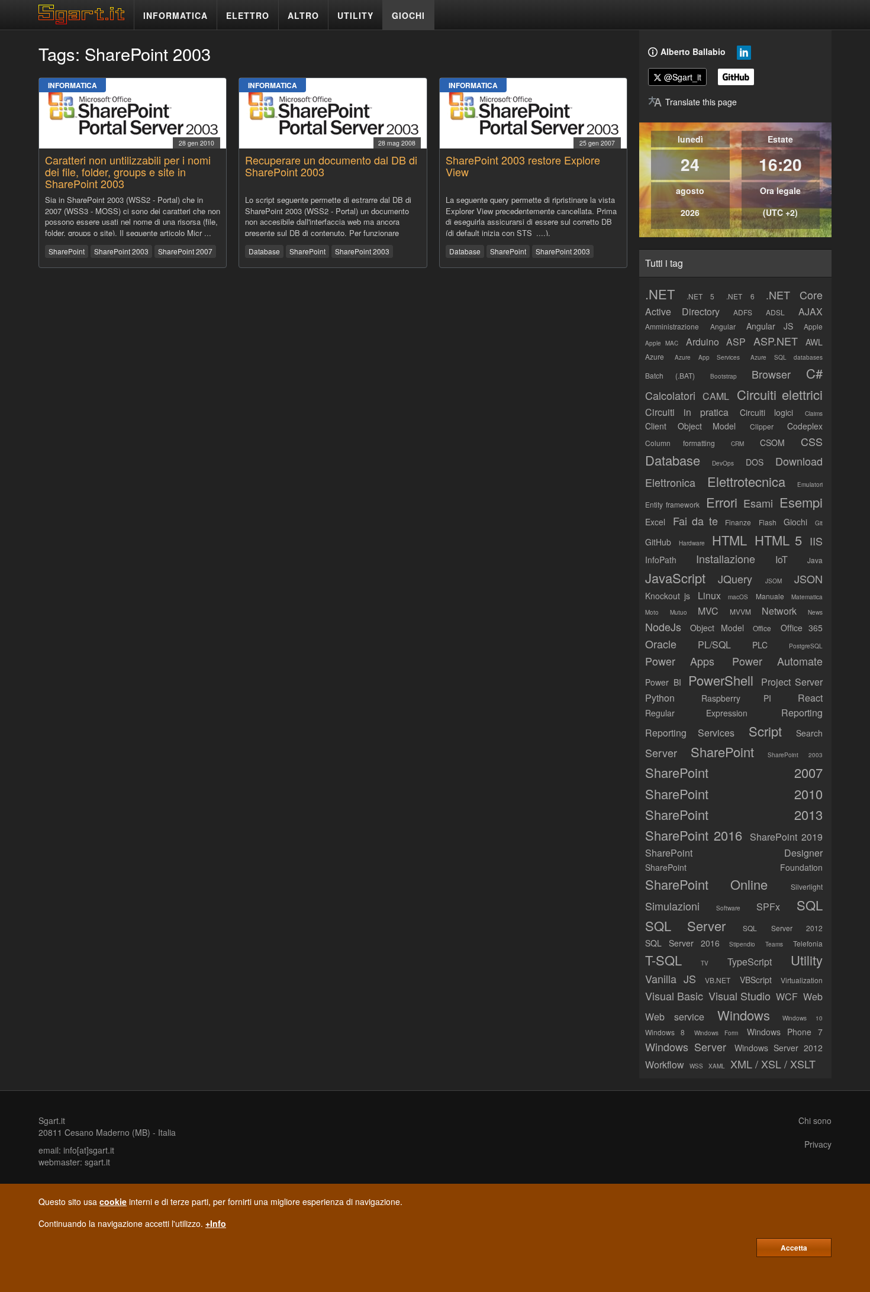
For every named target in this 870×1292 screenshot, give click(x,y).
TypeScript (749, 961)
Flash (767, 522)
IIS (816, 540)
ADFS (742, 312)
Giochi (795, 522)
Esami (758, 503)
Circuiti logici (766, 412)
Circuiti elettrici (780, 394)
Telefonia (808, 943)
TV (704, 963)
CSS (812, 441)
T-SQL (663, 960)
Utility (807, 960)
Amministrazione (672, 326)
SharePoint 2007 (185, 251)
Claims (814, 413)
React (810, 698)
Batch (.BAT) (670, 375)
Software (728, 908)
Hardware (692, 543)
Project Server (792, 682)
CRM (737, 444)
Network (779, 611)
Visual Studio (739, 995)
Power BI (663, 682)
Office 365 (802, 628)
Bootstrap (723, 376)
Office (762, 628)
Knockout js (667, 596)
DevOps (723, 463)
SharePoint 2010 (734, 793)
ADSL (775, 312)
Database (264, 251)
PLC (760, 645)
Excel (655, 522)
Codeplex (805, 426)
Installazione (725, 558)
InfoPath (660, 560)
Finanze (738, 522)
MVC (708, 611)
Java (815, 560)
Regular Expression (696, 713)
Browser (771, 374)
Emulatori (810, 484)
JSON (808, 578)
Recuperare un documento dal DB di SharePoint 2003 (331, 165)
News (815, 612)
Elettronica (670, 482)
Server (661, 752)
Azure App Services (707, 357)
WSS (696, 1066)
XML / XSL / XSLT (773, 1063)
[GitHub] (736, 77)
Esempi (801, 502)
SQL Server (685, 925)
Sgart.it (51, 1120)
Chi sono (815, 1120)
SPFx (768, 906)
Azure (654, 356)
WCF (787, 996)
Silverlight (807, 886)
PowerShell (720, 680)
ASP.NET (775, 340)
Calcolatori (670, 395)
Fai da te (695, 520)
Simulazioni (672, 905)
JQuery (735, 578)
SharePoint (67, 251)
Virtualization (802, 980)
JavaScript (675, 578)
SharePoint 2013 (734, 814)
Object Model (716, 628)
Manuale (770, 596)
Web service (674, 1016)
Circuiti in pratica (687, 412)
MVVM (740, 611)
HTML (729, 540)
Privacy (818, 1144)
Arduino (702, 341)
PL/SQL (714, 644)
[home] (84, 21)
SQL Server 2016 (682, 943)
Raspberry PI (736, 698)
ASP (736, 341)
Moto (652, 612)
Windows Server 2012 (778, 1048)
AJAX (810, 311)
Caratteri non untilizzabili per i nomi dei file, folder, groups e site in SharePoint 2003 (128, 171)
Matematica (807, 597)
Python (660, 698)
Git (819, 523)
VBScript (756, 980)
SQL (810, 905)
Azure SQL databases (786, 357)
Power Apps (679, 660)
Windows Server (685, 1046)
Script (765, 731)
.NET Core (794, 294)
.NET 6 (740, 296)
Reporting (802, 712)
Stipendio (742, 944)
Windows (743, 1015)
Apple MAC (661, 343)
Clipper (762, 426)
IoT (781, 559)
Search (809, 733)
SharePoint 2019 (786, 837)
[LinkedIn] (744, 55)
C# (814, 373)
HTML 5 (779, 540)
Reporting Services (689, 732)
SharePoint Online (706, 884)
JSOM (773, 581)
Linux (709, 595)
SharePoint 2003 (121, 251)
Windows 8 (665, 1032)
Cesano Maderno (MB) (107, 1132)
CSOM (772, 442)
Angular (723, 326)
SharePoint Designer (734, 853)
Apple (813, 326)
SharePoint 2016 (693, 835)
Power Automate (777, 660)
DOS (754, 462)
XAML (716, 1066)
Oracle (660, 643)
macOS (738, 597)
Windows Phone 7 (785, 1032)
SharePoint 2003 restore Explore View (523, 165)
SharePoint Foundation (734, 867)
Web (813, 996)
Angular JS (769, 326)
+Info (215, 1223)
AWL (814, 342)
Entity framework (672, 504)
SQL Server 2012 (783, 928)
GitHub (658, 542)
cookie (113, 1201)
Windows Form (716, 1033)
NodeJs (663, 626)
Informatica (72, 85)
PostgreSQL (806, 646)
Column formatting (680, 443)
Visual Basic (674, 995)
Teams (774, 944)
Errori (721, 502)
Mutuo (678, 612)
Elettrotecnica (746, 481)
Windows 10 (802, 1018)
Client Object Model (690, 426)
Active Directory (682, 311)
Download (799, 461)
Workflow (664, 1064)
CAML (716, 396)
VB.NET (717, 980)
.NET (660, 294)
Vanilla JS (670, 978)
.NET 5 (701, 296)
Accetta (794, 1247)
